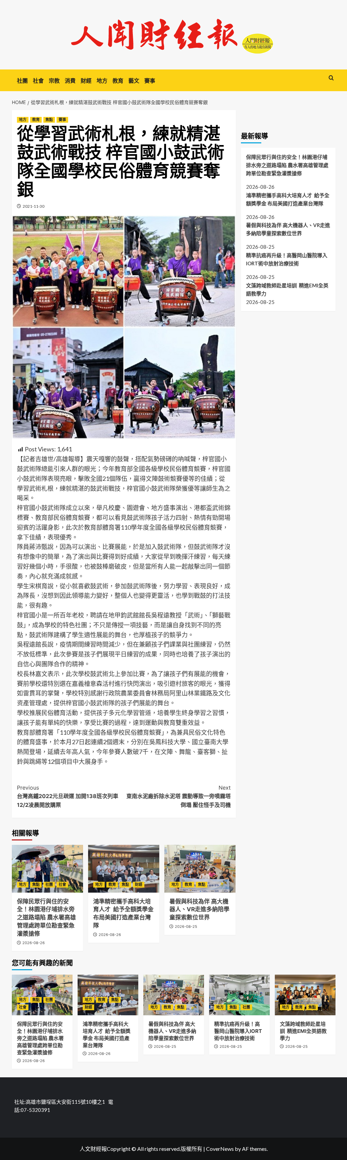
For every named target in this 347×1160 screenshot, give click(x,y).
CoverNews (220, 1148)
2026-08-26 (33, 942)
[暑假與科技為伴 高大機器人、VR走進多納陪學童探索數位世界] (200, 868)
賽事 (149, 80)
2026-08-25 (186, 926)
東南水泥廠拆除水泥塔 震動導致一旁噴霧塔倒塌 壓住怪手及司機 (178, 796)
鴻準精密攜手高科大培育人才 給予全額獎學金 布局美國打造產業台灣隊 (287, 199)
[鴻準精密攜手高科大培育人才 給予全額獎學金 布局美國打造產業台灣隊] (123, 868)
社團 (22, 80)
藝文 (133, 80)
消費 (70, 80)
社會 (38, 80)
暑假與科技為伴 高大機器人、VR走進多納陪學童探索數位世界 (199, 909)
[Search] (331, 78)
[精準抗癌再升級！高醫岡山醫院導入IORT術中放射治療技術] (239, 995)
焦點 (49, 119)
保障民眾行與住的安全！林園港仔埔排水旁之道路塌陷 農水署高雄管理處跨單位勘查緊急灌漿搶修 (46, 917)
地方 (102, 80)
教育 (118, 80)
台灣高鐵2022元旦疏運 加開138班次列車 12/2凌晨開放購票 (67, 796)
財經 (86, 80)
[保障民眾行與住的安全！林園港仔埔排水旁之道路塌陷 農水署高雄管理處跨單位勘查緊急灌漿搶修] (47, 868)
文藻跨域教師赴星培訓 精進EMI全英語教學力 (287, 289)
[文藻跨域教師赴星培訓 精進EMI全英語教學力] (305, 995)
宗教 (54, 80)
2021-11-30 (33, 206)
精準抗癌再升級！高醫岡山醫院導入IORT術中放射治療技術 (286, 259)
